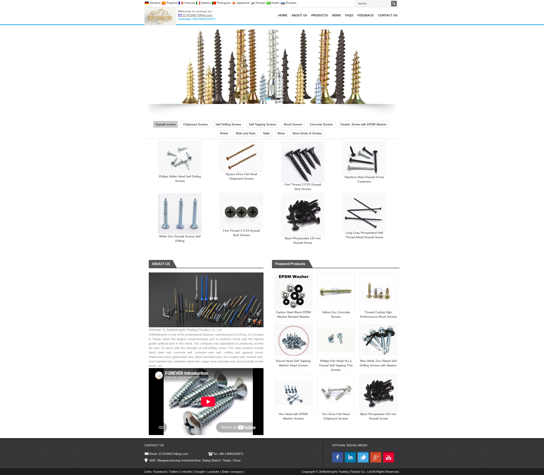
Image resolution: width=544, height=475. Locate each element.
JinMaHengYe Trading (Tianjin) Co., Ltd (345, 471)
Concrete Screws (321, 124)
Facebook (160, 471)
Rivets (224, 133)
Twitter (173, 471)
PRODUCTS (319, 15)
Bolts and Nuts (245, 133)
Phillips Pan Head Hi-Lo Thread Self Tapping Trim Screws (336, 365)
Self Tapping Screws (262, 124)
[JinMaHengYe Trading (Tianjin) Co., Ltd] (160, 16)
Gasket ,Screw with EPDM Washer (363, 124)
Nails (266, 133)
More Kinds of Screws (307, 133)
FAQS (349, 15)
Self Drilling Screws (228, 124)
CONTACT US (387, 15)
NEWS (336, 15)
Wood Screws (293, 124)
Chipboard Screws (195, 124)
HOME (282, 15)
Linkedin (186, 471)
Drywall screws (166, 124)
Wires (281, 133)
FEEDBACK (365, 15)
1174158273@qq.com (173, 453)
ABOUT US (299, 15)
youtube (213, 471)
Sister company (232, 471)
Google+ (200, 471)
